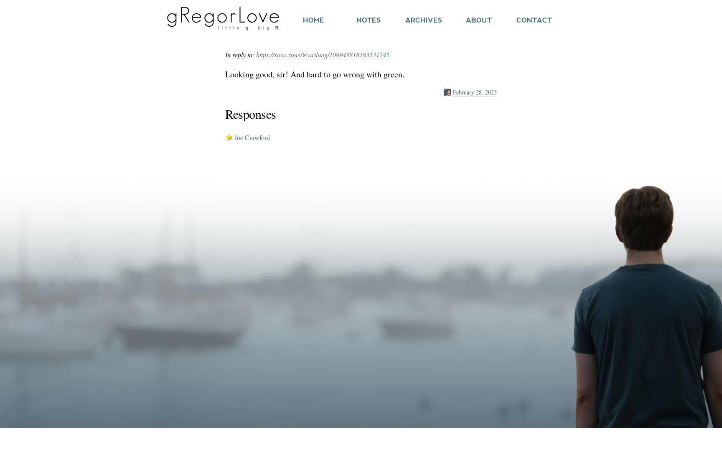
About (479, 20)
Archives (423, 20)
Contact (534, 20)
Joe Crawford (252, 137)
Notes (368, 20)
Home (313, 20)
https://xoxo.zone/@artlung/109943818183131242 (322, 54)
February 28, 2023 (475, 92)
